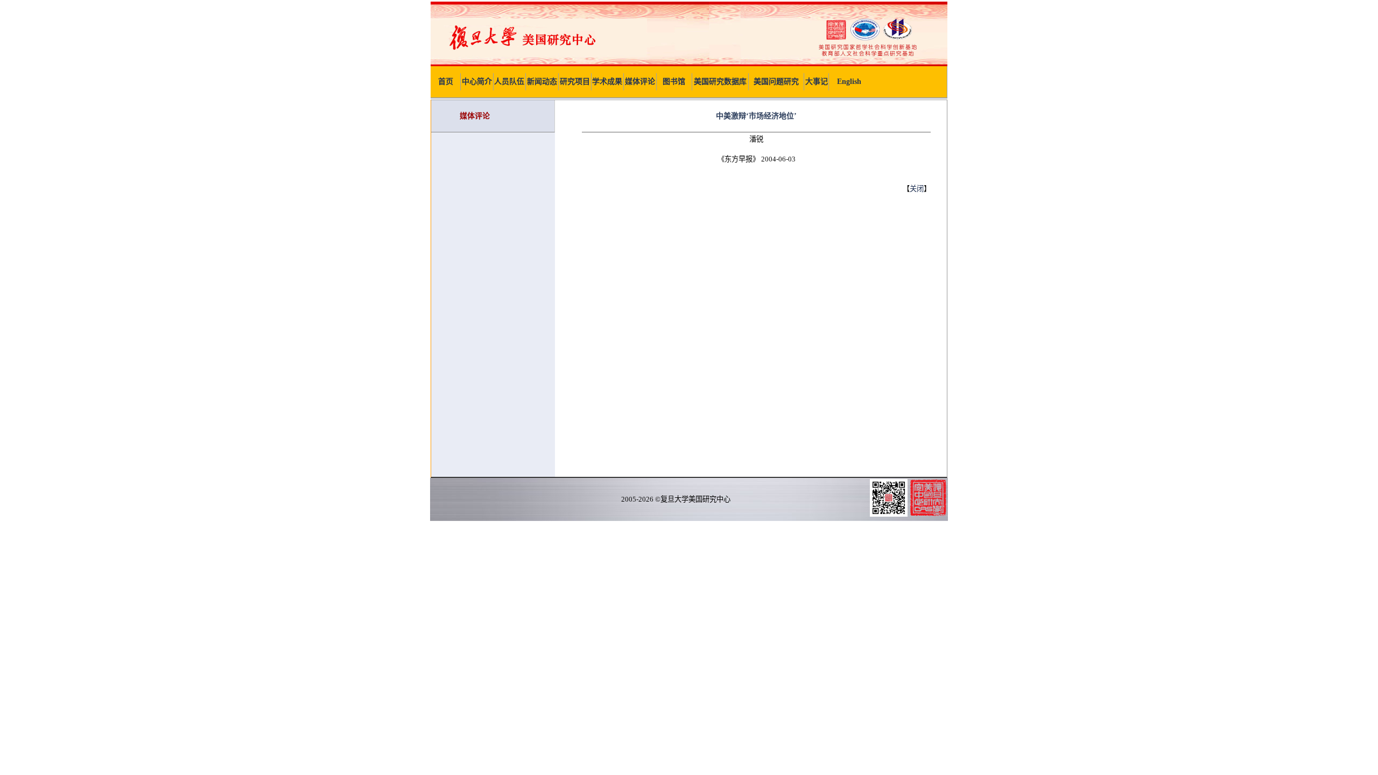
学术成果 (607, 82)
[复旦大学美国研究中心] (689, 64)
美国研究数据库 (720, 82)
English (849, 82)
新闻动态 (542, 82)
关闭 (917, 189)
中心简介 (477, 82)
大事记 (816, 82)
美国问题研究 (776, 82)
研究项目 (575, 82)
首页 (445, 82)
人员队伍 (509, 82)
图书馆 (674, 82)
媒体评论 (640, 82)
